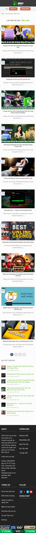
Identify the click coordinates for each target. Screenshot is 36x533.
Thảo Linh (25, 20)
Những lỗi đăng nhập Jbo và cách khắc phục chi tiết (18, 341)
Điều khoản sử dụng (7, 496)
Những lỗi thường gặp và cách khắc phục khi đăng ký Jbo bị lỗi (18, 275)
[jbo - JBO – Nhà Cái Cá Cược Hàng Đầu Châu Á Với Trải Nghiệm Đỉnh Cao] (18, 3)
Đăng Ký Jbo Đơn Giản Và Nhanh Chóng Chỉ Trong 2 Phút (18, 46)
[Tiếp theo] (24, 354)
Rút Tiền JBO (23, 448)
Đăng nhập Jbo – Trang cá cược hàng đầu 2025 (18, 210)
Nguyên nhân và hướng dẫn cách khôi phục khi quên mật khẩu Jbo (18, 308)
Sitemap (4, 520)
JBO (2, 14)
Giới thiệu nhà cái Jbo (8, 511)
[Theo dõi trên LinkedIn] (27, 491)
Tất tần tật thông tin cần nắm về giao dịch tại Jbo (18, 178)
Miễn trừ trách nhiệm (8, 507)
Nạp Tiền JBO (23, 444)
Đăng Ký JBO (23, 435)
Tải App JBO (23, 453)
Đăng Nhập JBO (24, 440)
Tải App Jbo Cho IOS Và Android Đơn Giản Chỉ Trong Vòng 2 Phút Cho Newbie (18, 112)
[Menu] (7, 9)
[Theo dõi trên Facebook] (21, 491)
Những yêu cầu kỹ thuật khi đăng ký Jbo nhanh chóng (18, 242)
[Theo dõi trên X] (24, 491)
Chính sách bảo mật (7, 491)
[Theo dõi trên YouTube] (31, 491)
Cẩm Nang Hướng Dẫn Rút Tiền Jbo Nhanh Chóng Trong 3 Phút (18, 145)
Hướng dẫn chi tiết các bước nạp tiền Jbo (18, 79)
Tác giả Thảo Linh (7, 515)
